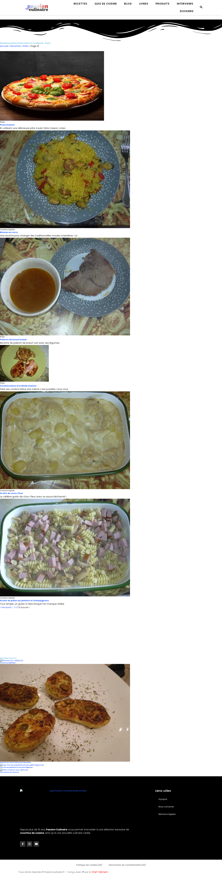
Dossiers (187, 11)
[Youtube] (36, 844)
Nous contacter (166, 806)
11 (15, 607)
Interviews (185, 3)
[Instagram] (29, 844)
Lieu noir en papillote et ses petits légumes (16, 767)
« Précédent (5, 607)
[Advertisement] (97, 632)
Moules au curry (9, 232)
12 (17, 607)
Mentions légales (167, 814)
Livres (143, 3)
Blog (128, 3)
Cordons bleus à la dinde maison (18, 385)
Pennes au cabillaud (7, 663)
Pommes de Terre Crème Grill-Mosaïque (15, 762)
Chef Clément (100, 872)
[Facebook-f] (22, 844)
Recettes (80, 3)
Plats (25, 46)
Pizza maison (7, 124)
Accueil (4, 46)
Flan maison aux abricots (9, 772)
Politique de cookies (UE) (89, 865)
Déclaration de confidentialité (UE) (127, 865)
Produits (163, 3)
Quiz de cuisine (106, 3)
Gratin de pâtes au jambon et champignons (24, 600)
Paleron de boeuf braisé (13, 339)
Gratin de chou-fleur (11, 493)
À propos (162, 799)
